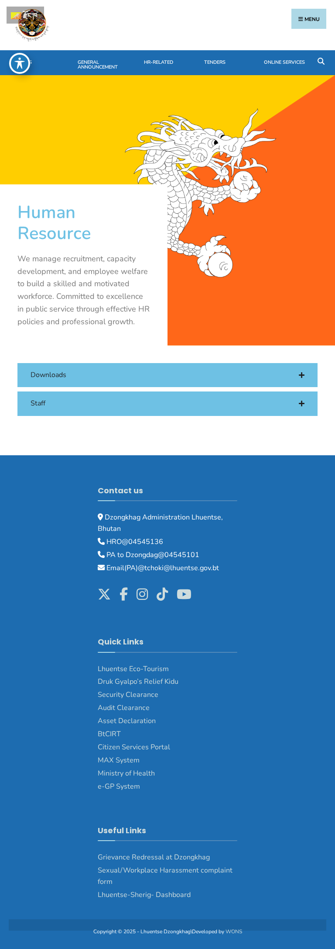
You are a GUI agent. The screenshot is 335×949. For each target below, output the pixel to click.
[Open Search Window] (320, 60)
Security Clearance (128, 695)
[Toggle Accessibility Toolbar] (19, 63)
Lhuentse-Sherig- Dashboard (144, 895)
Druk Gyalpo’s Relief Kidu (138, 681)
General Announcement (98, 64)
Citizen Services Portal (134, 747)
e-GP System (119, 786)
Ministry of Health (126, 773)
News (24, 62)
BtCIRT (109, 734)
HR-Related (158, 62)
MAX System (119, 760)
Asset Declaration (127, 721)
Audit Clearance (124, 708)
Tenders (215, 62)
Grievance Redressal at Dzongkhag (154, 857)
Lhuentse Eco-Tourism (133, 669)
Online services (284, 62)
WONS (234, 931)
